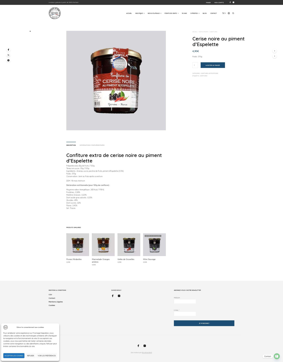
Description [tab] (71, 145)
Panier (208, 2)
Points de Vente (171, 13)
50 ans (184, 13)
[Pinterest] (8, 60)
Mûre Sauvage (149, 259)
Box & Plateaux (154, 13)
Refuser (30, 356)
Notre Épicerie (203, 31)
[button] (224, 13)
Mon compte (219, 2)
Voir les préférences (47, 356)
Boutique (139, 13)
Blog (205, 13)
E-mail (176, 310)
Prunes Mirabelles (74, 259)
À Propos (194, 13)
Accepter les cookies (14, 356)
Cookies (52, 305)
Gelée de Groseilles (126, 259)
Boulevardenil (147, 352)
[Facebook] (8, 50)
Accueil (129, 13)
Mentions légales (56, 302)
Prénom (177, 298)
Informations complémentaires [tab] (92, 145)
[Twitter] (8, 55)
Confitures (213, 31)
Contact (213, 13)
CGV (50, 295)
